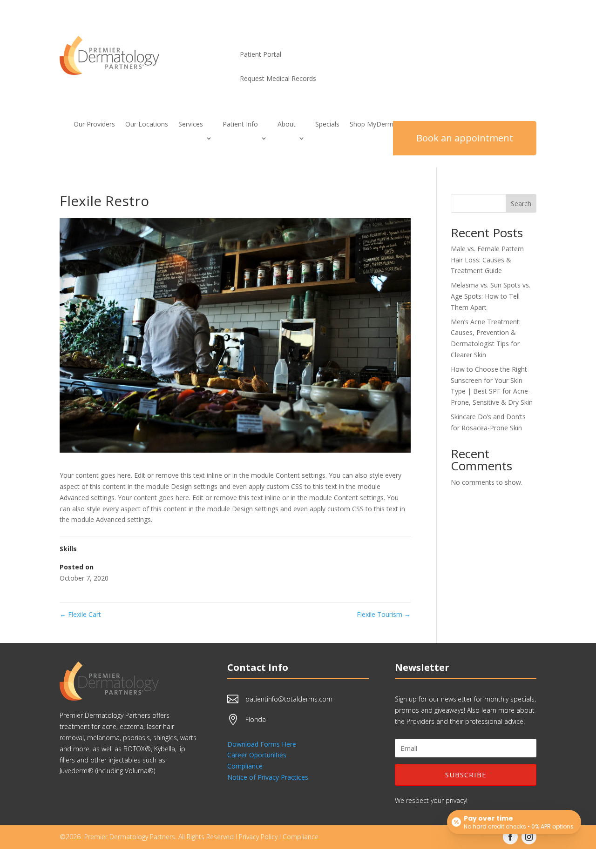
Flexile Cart (80, 614)
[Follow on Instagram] (529, 836)
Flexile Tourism (384, 614)
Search (521, 203)
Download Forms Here (261, 744)
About (287, 124)
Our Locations (146, 124)
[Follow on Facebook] (510, 836)
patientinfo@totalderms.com (288, 699)
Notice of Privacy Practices (267, 777)
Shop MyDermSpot (378, 124)
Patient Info (240, 124)
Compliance (245, 766)
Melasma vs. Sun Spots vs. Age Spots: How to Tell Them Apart (490, 296)
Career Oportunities (256, 754)
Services (190, 124)
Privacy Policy (258, 836)
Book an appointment (464, 138)
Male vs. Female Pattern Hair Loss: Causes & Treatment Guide (487, 259)
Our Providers (94, 124)
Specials (327, 124)
